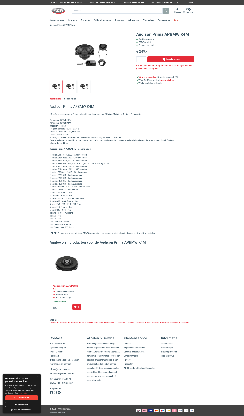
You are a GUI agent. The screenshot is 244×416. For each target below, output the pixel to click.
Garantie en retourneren (134, 352)
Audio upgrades (57, 20)
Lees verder (23, 393)
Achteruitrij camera (102, 20)
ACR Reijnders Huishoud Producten (139, 368)
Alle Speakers (152, 322)
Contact (191, 2)
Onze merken (167, 343)
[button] (21, 410)
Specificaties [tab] (70, 99)
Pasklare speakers (169, 322)
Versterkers (148, 20)
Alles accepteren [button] (21, 398)
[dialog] (22, 394)
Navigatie (85, 20)
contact (113, 372)
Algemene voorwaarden (134, 347)
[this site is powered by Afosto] (57, 412)
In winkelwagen (173, 59)
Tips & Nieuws (167, 356)
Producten (109, 322)
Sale (176, 20)
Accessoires (164, 20)
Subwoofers (133, 20)
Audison (140, 322)
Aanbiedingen (167, 347)
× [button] (38, 377)
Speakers (119, 20)
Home (53, 322)
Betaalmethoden (131, 356)
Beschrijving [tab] (55, 99)
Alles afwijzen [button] (21, 404)
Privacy (127, 360)
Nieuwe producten (94, 322)
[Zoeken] (166, 11)
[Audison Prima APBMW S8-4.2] (67, 264)
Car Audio (120, 322)
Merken (130, 322)
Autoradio (72, 20)
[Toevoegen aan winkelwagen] (76, 307)
